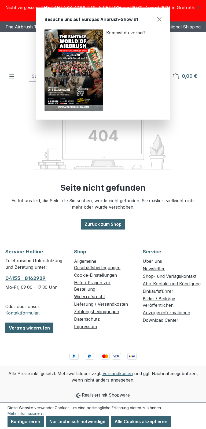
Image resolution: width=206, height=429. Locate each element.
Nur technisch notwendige (77, 421)
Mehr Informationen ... (26, 413)
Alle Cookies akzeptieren (141, 421)
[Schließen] (159, 19)
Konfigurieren (25, 421)
